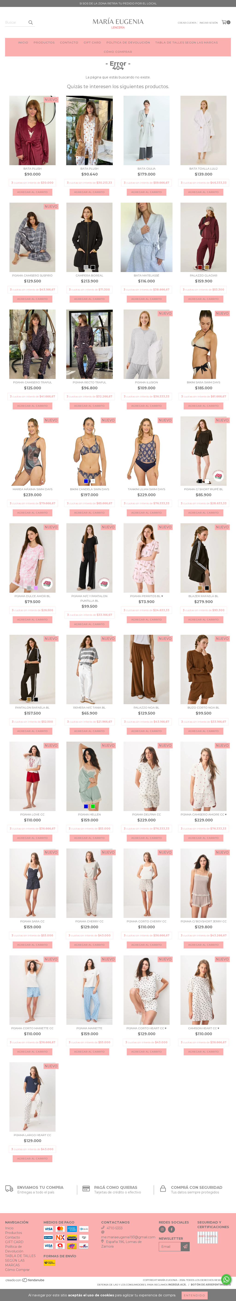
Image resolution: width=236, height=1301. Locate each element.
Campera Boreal (89, 275)
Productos (44, 42)
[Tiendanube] (25, 1281)
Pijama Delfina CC (146, 814)
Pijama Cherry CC (89, 921)
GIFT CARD (92, 42)
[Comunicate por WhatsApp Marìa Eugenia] (226, 1279)
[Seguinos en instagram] (162, 1229)
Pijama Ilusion (146, 382)
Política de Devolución (128, 42)
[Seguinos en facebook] (171, 1229)
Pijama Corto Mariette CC (32, 1028)
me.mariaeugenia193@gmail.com (128, 1237)
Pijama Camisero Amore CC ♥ (204, 814)
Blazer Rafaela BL (203, 596)
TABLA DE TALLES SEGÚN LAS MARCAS (186, 42)
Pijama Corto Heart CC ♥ (146, 1028)
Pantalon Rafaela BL (32, 707)
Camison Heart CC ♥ (203, 1028)
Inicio (23, 42)
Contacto (69, 42)
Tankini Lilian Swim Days (146, 489)
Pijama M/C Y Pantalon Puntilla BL (89, 598)
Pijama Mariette (89, 1028)
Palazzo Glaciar (203, 275)
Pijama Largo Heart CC (32, 1135)
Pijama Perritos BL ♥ (146, 596)
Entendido (194, 1295)
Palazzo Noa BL (146, 707)
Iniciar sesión (209, 22)
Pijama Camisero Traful (32, 382)
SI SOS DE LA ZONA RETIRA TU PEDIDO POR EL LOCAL (118, 3)
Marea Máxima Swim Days (32, 489)
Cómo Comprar (118, 51)
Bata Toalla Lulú (203, 168)
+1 (93, 481)
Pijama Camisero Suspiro (32, 275)
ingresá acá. (177, 1284)
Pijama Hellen (89, 814)
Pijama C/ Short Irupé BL (203, 489)
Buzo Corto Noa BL (203, 707)
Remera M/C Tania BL (89, 707)
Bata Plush (32, 168)
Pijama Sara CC (32, 921)
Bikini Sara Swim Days (203, 382)
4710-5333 (115, 1228)
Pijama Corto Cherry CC (146, 921)
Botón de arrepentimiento (211, 1284)
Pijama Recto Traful (89, 382)
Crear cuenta (187, 22)
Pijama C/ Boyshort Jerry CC (204, 921)
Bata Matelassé (146, 275)
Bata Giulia (147, 168)
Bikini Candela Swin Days (89, 489)
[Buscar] (30, 22)
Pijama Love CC (32, 814)
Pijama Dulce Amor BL (32, 596)
